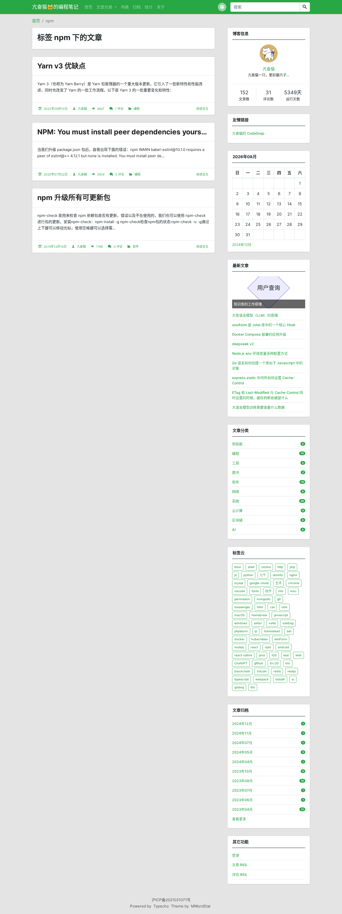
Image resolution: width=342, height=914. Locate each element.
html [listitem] (260, 607)
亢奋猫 (82, 109)
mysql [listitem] (238, 583)
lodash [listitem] (280, 679)
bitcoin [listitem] (262, 671)
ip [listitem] (256, 631)
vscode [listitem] (239, 591)
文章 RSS (239, 865)
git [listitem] (279, 599)
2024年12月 (241, 244)
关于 (161, 7)
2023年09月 (242, 781)
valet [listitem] (272, 623)
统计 (149, 7)
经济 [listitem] (268, 591)
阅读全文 (202, 109)
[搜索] (304, 7)
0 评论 (119, 174)
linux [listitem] (237, 567)
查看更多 (239, 819)
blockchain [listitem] (242, 671)
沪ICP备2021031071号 (171, 899)
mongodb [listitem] (263, 599)
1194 (99, 246)
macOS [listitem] (239, 615)
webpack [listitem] (262, 679)
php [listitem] (292, 567)
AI (234, 529)
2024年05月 (242, 752)
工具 (235, 463)
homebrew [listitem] (259, 615)
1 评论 (119, 109)
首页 (88, 7)
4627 (100, 109)
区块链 (237, 520)
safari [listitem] (258, 623)
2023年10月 (242, 771)
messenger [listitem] (242, 607)
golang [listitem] (239, 687)
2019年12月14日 (55, 246)
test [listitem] (286, 655)
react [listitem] (254, 647)
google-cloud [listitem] (259, 583)
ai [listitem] (293, 679)
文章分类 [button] (105, 7)
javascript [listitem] (281, 615)
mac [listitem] (293, 591)
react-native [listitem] (243, 655)
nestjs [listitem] (291, 671)
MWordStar (201, 906)
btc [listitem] (287, 663)
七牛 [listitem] (263, 575)
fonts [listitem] (255, 591)
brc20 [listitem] (274, 663)
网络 (235, 491)
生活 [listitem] (278, 583)
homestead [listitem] (272, 631)
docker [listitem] (239, 639)
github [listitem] (258, 663)
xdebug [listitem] (287, 623)
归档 (137, 7)
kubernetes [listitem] (259, 639)
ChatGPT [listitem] (240, 663)
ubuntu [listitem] (278, 575)
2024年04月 (242, 762)
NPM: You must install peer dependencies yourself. (124, 132)
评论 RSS (239, 874)
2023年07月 (242, 790)
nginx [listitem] (293, 575)
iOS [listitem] (274, 655)
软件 (136, 246)
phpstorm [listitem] (241, 631)
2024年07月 (242, 743)
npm (50, 20)
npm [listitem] (268, 647)
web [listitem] (298, 655)
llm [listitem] (253, 687)
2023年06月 (242, 800)
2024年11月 (242, 733)
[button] (222, 7)
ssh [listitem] (289, 631)
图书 (235, 472)
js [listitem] (235, 575)
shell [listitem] (251, 567)
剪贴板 (237, 444)
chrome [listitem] (293, 583)
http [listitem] (280, 567)
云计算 (237, 510)
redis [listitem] (277, 671)
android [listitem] (283, 647)
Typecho (161, 906)
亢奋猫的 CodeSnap (248, 133)
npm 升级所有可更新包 (73, 197)
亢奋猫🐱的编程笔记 (55, 7)
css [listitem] (272, 607)
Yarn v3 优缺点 (61, 66)
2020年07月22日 (56, 174)
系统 (235, 501)
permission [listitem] (242, 599)
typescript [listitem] (241, 679)
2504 (101, 174)
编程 (137, 109)
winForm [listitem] (280, 639)
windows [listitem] (240, 623)
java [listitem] (262, 655)
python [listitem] (248, 575)
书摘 (125, 7)
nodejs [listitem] (239, 647)
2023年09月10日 (56, 109)
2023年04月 (242, 809)
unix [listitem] (284, 607)
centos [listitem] (266, 567)
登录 (235, 855)
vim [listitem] (280, 591)
